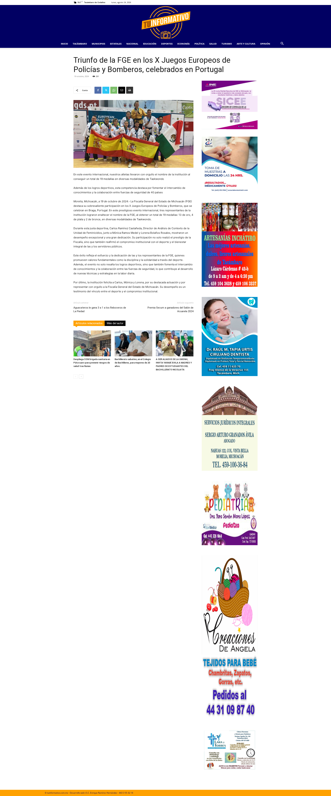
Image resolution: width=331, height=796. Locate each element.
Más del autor (115, 323)
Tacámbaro (80, 43)
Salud (213, 43)
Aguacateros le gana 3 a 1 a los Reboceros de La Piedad (99, 309)
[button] (282, 44)
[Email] (121, 90)
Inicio (64, 43)
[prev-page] (75, 376)
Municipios (98, 43)
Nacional (132, 43)
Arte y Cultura (246, 43)
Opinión (265, 43)
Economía (183, 43)
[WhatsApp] (113, 90)
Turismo (227, 43)
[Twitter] (105, 90)
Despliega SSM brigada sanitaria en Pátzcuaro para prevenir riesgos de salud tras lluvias (91, 362)
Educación (149, 43)
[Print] (129, 90)
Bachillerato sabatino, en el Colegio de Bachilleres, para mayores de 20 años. (133, 362)
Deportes (167, 43)
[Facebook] (97, 90)
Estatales (116, 43)
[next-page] (81, 376)
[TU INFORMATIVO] (165, 22)
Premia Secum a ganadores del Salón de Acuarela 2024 (170, 309)
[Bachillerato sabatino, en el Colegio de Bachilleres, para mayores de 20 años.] (133, 343)
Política (199, 43)
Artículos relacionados (89, 323)
